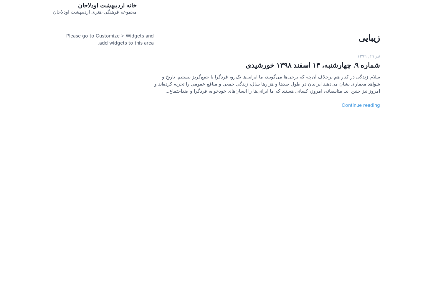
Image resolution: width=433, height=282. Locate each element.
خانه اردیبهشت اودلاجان (107, 5)
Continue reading (361, 105)
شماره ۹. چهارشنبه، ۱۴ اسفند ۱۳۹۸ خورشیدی (313, 65)
